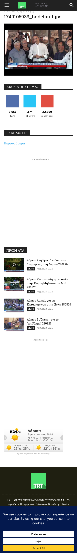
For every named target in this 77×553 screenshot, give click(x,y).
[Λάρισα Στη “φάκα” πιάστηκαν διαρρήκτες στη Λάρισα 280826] (14, 265)
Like (12, 96)
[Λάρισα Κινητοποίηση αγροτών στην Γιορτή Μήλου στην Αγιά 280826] (14, 284)
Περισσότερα (14, 143)
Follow (30, 96)
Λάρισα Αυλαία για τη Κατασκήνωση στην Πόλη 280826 (49, 302)
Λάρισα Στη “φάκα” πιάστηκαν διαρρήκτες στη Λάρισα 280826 (47, 262)
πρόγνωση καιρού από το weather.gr (33, 454)
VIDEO (31, 268)
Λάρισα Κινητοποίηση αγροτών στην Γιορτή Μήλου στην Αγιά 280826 (47, 283)
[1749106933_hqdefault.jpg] (38, 74)
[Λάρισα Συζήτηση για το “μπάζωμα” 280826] (14, 324)
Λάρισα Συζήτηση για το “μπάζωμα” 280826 (43, 321)
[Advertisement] (38, 200)
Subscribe (47, 96)
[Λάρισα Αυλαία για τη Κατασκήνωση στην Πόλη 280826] (14, 305)
